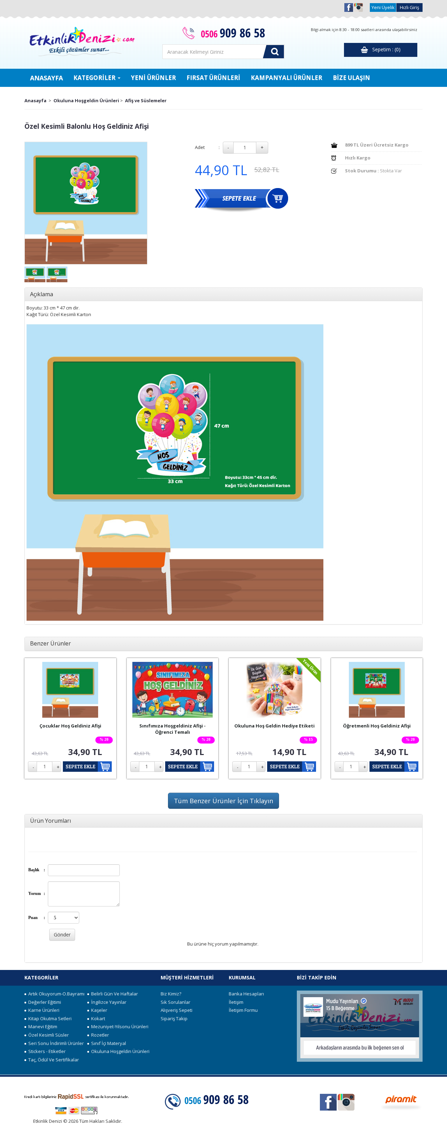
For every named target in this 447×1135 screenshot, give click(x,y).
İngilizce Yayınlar (107, 1002)
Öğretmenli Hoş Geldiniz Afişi (377, 726)
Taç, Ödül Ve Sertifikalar (52, 1059)
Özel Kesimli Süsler (47, 1035)
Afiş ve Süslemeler (146, 100)
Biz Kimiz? (171, 994)
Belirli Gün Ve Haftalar (113, 994)
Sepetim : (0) (384, 49)
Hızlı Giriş (409, 7)
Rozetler (99, 1035)
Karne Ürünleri (42, 1010)
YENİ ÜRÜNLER (153, 78)
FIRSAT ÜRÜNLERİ (213, 78)
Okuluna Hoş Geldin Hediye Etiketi (274, 726)
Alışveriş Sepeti (176, 1010)
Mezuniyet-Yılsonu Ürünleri (118, 1026)
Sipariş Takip (174, 1018)
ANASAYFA (46, 78)
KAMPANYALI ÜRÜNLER (286, 78)
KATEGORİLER (95, 78)
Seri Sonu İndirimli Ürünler (55, 1043)
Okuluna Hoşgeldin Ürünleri (86, 100)
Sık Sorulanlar (175, 1002)
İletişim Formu (243, 1010)
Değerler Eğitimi (43, 1002)
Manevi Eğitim (41, 1026)
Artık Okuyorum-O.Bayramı (55, 994)
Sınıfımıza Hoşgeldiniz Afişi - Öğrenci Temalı (172, 729)
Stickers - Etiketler (46, 1051)
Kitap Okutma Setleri (49, 1018)
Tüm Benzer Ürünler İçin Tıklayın (223, 801)
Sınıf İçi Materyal (107, 1043)
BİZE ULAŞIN (351, 78)
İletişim (236, 1002)
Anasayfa (35, 100)
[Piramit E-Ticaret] (401, 1102)
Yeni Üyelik (383, 7)
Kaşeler (98, 1010)
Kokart (97, 1018)
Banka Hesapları (246, 994)
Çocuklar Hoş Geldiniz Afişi (70, 726)
